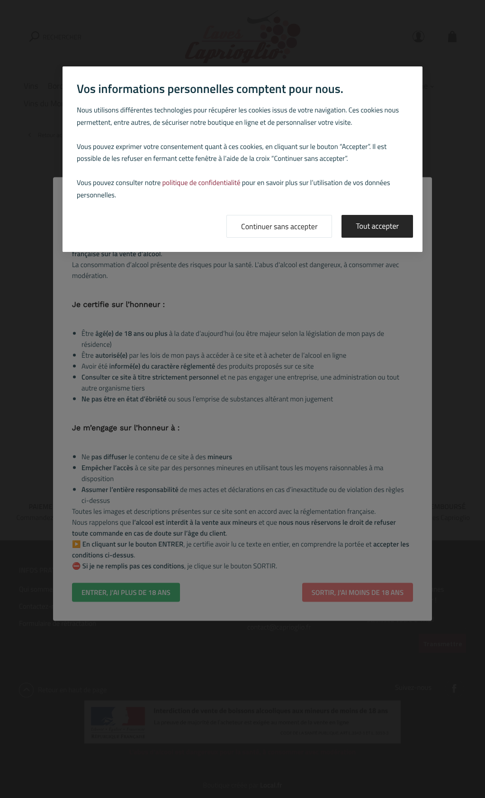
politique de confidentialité (201, 182)
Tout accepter (377, 226)
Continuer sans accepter (279, 226)
